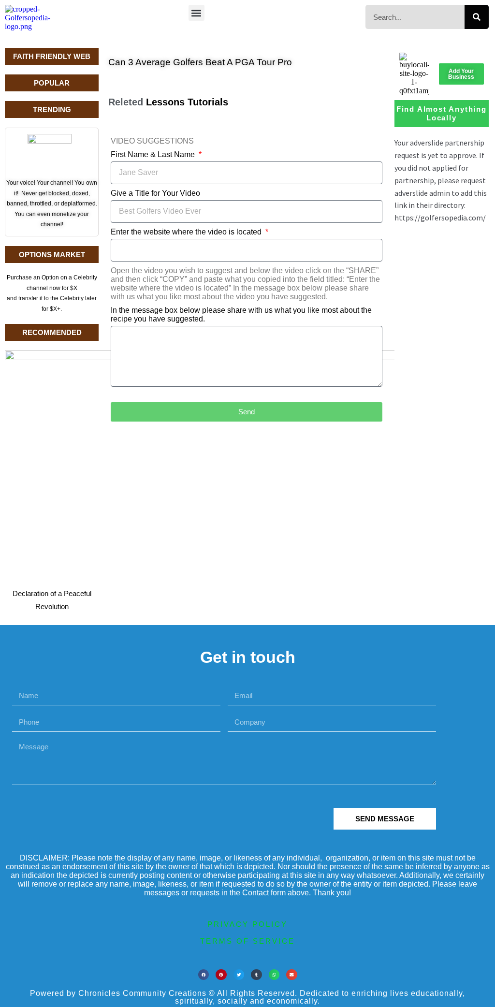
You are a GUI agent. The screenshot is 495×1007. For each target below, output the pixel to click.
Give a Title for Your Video (155, 193)
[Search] (477, 17)
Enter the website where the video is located (187, 232)
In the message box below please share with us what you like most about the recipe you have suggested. (241, 314)
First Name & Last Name (154, 154)
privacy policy (247, 924)
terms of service (247, 941)
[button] (196, 13)
